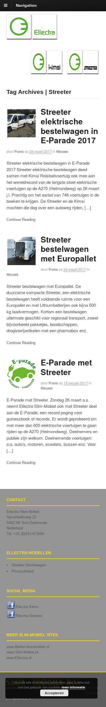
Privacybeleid (23, 571)
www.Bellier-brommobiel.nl (28, 647)
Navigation (26, 5)
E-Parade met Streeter (66, 367)
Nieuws (62, 151)
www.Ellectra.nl (19, 658)
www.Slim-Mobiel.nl (22, 652)
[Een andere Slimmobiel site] (32, 36)
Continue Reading (21, 219)
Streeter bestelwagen (29, 565)
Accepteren (54, 692)
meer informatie (73, 687)
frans (19, 151)
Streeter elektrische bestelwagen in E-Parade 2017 (69, 126)
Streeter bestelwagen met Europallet (68, 249)
